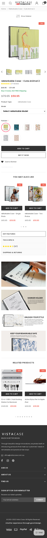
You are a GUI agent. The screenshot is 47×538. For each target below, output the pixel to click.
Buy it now (23, 155)
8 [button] (31, 416)
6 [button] (26, 416)
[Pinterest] (14, 460)
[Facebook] (3, 460)
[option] (23, 43)
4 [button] (22, 416)
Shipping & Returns (12, 252)
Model (3, 106)
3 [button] (25, 226)
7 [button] (29, 416)
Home (3, 9)
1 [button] (21, 226)
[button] (6, 84)
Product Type (6, 102)
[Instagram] (8, 460)
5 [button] (24, 416)
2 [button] (23, 226)
